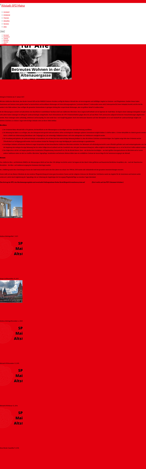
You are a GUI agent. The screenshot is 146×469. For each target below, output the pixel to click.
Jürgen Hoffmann (8, 92)
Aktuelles (27, 92)
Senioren (2, 187)
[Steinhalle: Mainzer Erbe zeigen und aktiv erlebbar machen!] (73, 207)
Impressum (3, 457)
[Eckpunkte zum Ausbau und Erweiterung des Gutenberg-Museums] (73, 419)
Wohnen (40, 92)
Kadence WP (35, 466)
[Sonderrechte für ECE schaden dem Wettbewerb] (73, 376)
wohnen (8, 187)
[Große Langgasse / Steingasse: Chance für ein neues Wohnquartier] (73, 292)
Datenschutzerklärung (7, 461)
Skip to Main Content (6, 1)
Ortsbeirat (34, 92)
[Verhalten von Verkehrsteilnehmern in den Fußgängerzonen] (73, 249)
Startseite (3, 452)
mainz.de (88, 182)
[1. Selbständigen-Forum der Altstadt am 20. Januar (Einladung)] (73, 334)
